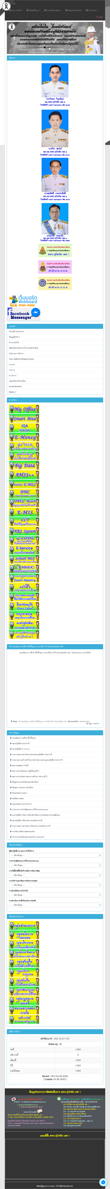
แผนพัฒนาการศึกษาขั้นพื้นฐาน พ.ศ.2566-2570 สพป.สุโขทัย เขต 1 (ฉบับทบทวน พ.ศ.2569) (55, 653)
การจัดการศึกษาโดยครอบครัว (23, 831)
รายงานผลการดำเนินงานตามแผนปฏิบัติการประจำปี (32, 754)
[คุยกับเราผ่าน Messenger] (103, 1182)
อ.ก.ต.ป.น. (13, 375)
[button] (14, 38)
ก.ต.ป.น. (12, 370)
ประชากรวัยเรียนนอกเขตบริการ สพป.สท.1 (28, 837)
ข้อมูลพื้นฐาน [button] (33, 10)
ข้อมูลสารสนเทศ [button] (73, 10)
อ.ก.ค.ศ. (12, 364)
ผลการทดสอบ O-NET (20, 765)
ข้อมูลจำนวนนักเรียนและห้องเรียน (25, 782)
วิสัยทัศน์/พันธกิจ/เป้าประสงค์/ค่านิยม (23, 348)
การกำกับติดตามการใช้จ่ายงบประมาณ (24, 861)
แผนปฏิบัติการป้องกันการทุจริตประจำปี (27, 820)
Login (100, 17)
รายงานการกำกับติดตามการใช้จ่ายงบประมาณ (30, 809)
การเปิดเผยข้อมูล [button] (53, 10)
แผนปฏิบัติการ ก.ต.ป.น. (21, 749)
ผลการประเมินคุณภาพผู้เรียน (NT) (25, 771)
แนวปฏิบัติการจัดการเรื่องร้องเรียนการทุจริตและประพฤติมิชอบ (36, 815)
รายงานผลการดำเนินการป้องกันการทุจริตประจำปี (31, 826)
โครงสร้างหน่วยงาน (16, 331)
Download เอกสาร (19, 793)
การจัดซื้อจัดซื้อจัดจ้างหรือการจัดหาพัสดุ (24, 871)
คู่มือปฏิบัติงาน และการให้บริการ (21, 851)
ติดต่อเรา (12, 392)
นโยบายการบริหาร (16, 353)
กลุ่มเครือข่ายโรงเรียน (17, 381)
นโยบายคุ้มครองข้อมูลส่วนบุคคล (21, 359)
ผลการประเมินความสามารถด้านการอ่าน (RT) (29, 776)
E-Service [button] (92, 10)
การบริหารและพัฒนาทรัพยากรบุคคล (23, 881)
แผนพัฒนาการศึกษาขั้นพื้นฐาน (24, 738)
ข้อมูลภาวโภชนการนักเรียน (22, 787)
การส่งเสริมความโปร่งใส (18, 891)
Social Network (15, 386)
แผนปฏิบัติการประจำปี (21, 743)
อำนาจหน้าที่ (14, 342)
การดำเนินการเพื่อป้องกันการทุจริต (22, 901)
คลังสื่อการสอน (18, 798)
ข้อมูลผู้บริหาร (14, 337)
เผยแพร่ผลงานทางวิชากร (22, 804)
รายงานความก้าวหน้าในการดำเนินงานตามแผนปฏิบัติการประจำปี (37, 760)
